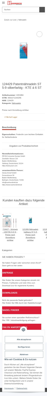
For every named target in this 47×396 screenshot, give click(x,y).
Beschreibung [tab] (9, 127)
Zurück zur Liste (10, 20)
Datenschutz (21, 388)
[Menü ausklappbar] (3, 1)
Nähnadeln (16, 103)
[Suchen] (42, 9)
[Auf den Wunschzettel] (39, 34)
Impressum (9, 388)
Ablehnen (24, 354)
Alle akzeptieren (24, 339)
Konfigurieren (24, 347)
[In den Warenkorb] (4, 27)
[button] (34, 2)
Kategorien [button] (7, 250)
